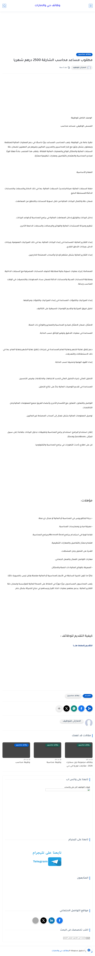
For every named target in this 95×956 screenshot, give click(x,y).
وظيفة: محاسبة (54, 762)
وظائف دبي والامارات (47, 5)
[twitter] (43, 920)
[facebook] (60, 920)
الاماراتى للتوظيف (79, 68)
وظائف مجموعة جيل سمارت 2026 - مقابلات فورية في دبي (79, 764)
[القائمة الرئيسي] (91, 6)
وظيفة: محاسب (22, 762)
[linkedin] (51, 920)
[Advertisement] (47, 33)
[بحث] (4, 6)
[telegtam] (35, 920)
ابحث (88, 938)
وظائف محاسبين (84, 54)
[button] (81, 708)
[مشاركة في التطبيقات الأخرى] (59, 708)
